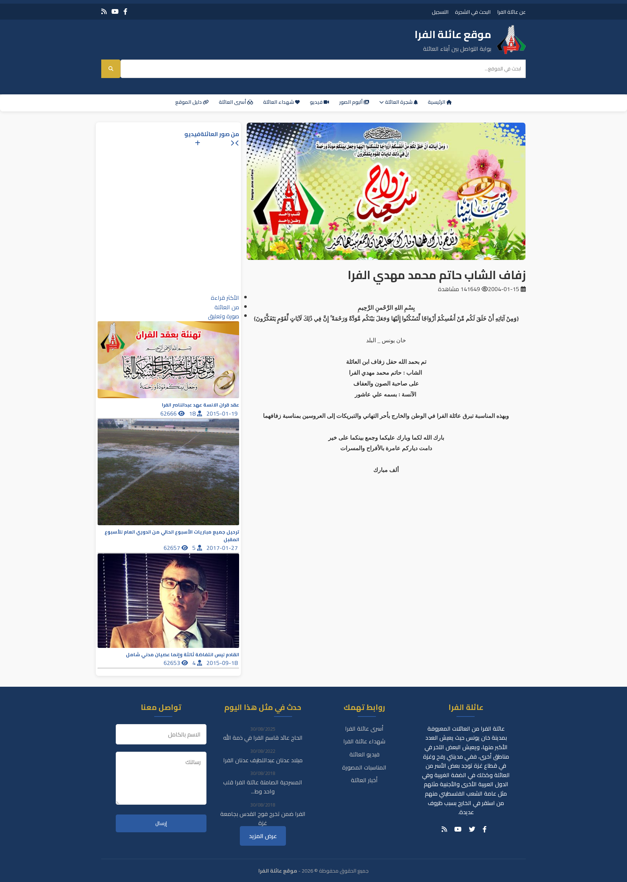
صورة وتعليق (223, 316)
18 (193, 413)
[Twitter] (472, 829)
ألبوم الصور (351, 102)
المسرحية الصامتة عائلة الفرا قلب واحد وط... (262, 787)
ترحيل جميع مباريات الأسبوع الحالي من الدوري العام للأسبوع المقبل (171, 535)
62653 (172, 662)
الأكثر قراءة (225, 297)
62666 (169, 413)
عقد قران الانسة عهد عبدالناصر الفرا (200, 404)
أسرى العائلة (233, 102)
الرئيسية (437, 102)
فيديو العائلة (364, 754)
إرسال (161, 823)
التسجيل (440, 12)
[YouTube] (115, 11)
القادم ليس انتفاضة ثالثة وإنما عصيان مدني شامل (182, 654)
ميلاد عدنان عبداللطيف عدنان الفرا (263, 760)
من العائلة (226, 307)
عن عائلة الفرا (511, 12)
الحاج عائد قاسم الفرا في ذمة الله (263, 737)
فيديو (317, 102)
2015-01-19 (222, 413)
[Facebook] (125, 11)
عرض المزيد (263, 835)
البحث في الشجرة (473, 12)
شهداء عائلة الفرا (364, 741)
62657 (172, 547)
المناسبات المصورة (364, 767)
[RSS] (104, 11)
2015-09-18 (222, 662)
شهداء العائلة (279, 102)
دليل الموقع (189, 102)
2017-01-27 (222, 547)
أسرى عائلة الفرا (364, 728)
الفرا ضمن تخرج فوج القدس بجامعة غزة (263, 818)
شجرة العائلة (399, 102)
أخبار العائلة (364, 780)
